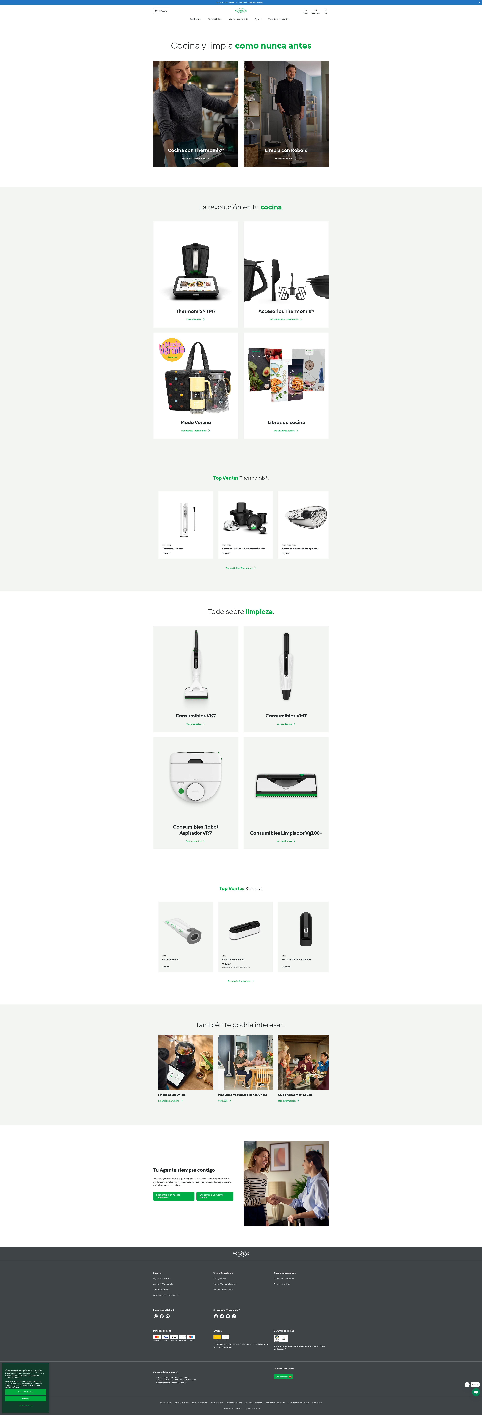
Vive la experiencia (238, 19)
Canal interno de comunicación (298, 1403)
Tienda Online (215, 19)
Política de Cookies (216, 1403)
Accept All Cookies (25, 1392)
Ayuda (258, 19)
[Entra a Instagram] (155, 1316)
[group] (183, 525)
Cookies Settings (26, 1405)
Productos (195, 19)
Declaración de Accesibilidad (232, 1408)
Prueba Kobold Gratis (223, 1289)
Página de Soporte (161, 1278)
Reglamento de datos (252, 1408)
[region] (25, 1388)
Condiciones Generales (234, 1403)
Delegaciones (219, 1278)
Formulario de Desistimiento (275, 1403)
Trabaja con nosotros (279, 19)
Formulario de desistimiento (166, 1295)
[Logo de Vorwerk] (241, 10)
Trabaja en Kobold (282, 1284)
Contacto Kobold (161, 1289)
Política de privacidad (199, 1403)
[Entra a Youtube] (167, 1316)
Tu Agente (162, 11)
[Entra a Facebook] (161, 1316)
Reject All (25, 1399)
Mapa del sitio (317, 1403)
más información (256, 2)
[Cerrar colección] (479, 2)
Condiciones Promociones (253, 1403)
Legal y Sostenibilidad (181, 1403)
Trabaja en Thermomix (284, 1278)
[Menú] (286, 1336)
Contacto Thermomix (163, 1284)
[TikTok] (233, 1316)
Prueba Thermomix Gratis (225, 1284)
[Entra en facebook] (221, 1316)
